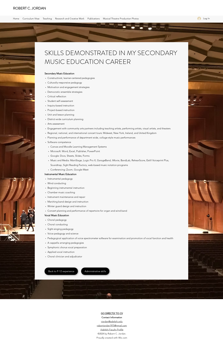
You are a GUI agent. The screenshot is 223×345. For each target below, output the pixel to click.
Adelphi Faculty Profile (111, 329)
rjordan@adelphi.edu (112, 321)
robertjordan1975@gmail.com (112, 325)
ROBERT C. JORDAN (29, 8)
